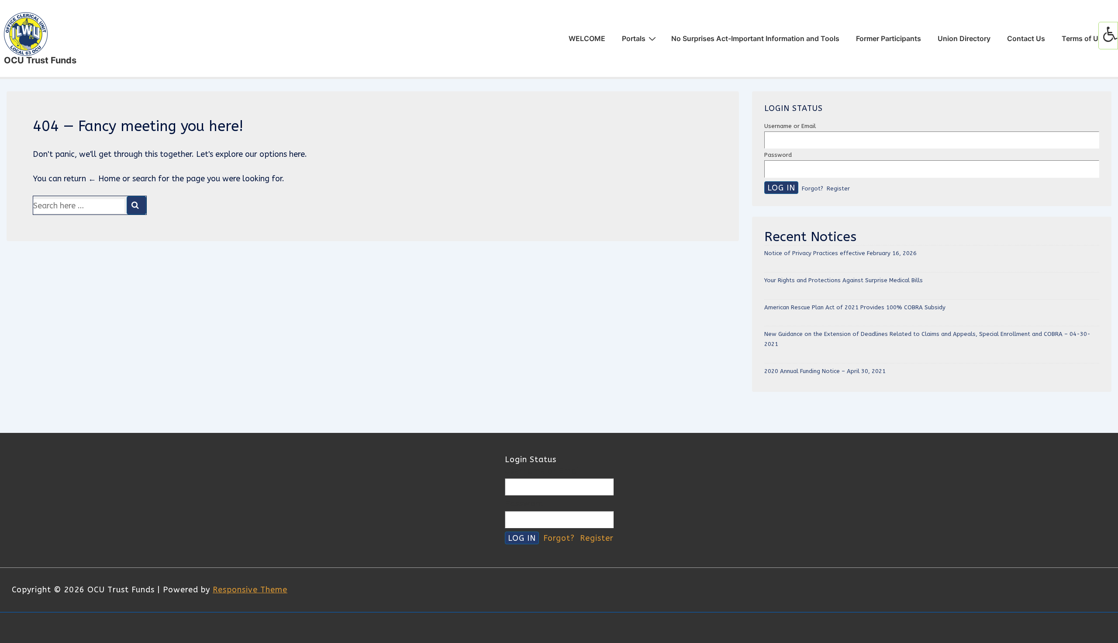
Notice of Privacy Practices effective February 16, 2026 (840, 253)
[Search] (136, 205)
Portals (633, 38)
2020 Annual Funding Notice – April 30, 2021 (825, 371)
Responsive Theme (250, 590)
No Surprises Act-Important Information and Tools (755, 38)
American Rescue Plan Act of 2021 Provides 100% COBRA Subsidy (854, 307)
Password (778, 155)
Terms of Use (1084, 38)
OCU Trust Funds (40, 60)
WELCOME (587, 38)
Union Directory (964, 38)
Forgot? (812, 188)
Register (838, 188)
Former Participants (888, 38)
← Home (104, 178)
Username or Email (790, 126)
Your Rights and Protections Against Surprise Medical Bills (843, 280)
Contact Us (1026, 38)
